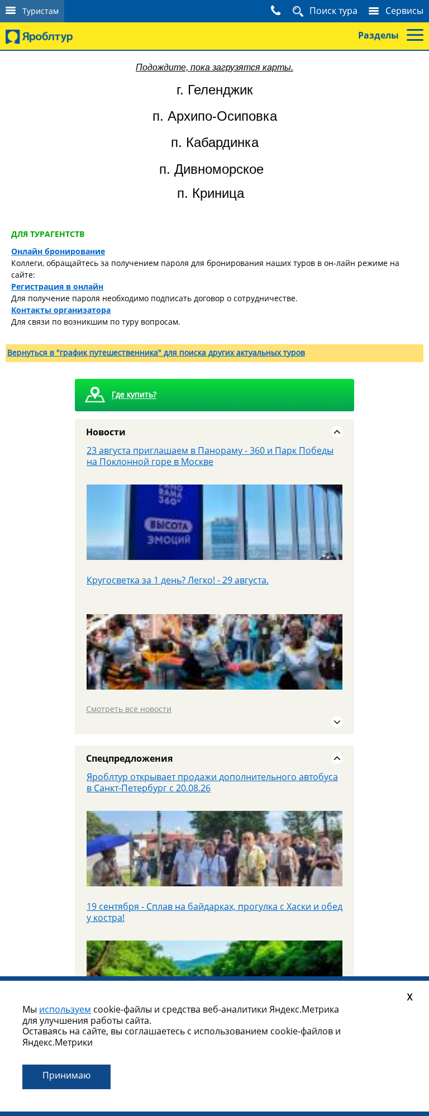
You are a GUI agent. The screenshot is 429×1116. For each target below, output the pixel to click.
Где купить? (134, 395)
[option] (214, 509)
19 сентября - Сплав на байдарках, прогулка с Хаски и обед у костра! (214, 912)
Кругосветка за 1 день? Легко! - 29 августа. (178, 580)
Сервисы (404, 10)
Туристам (40, 11)
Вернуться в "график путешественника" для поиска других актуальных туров (156, 352)
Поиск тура (333, 10)
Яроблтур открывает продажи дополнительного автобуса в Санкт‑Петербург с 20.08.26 (212, 782)
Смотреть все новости (128, 709)
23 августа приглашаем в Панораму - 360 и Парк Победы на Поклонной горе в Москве (210, 456)
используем (65, 1009)
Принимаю (66, 1075)
